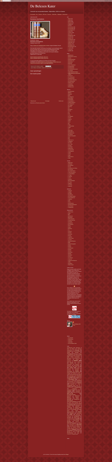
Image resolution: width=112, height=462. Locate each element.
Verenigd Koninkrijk (76, 427)
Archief (74, 351)
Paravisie (70, 145)
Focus (69, 114)
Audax (69, 213)
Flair (69, 113)
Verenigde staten (70, 428)
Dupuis (69, 227)
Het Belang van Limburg (72, 168)
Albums (69, 18)
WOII (78, 431)
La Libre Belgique (71, 173)
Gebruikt (80, 374)
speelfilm (69, 50)
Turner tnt (70, 259)
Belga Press (70, 162)
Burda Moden (70, 98)
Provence (68, 409)
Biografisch (69, 359)
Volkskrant (70, 186)
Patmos (69, 245)
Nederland (80, 401)
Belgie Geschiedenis (76, 355)
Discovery (70, 106)
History (69, 120)
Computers (77, 364)
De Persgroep (70, 224)
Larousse (70, 239)
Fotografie (68, 373)
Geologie (68, 378)
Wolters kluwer (71, 264)
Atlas (74, 353)
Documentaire (70, 27)
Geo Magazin (70, 116)
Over (37, 14)
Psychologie (74, 409)
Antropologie (77, 350)
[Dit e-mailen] (46, 66)
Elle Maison (70, 109)
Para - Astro (70, 144)
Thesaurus (49, 14)
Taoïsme (79, 422)
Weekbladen (70, 45)
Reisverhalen (79, 413)
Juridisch (69, 386)
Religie (70, 414)
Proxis (69, 201)
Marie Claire (70, 130)
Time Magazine (71, 151)
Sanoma (69, 250)
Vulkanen (69, 429)
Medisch (74, 392)
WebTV (80, 429)
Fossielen (78, 372)
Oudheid (80, 403)
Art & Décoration (71, 91)
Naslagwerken (70, 35)
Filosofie (73, 372)
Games (69, 31)
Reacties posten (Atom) (40, 102)
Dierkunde (69, 365)
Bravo (69, 95)
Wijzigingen (59, 14)
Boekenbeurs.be (71, 60)
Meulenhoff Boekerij (71, 241)
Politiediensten (69, 407)
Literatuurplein (70, 85)
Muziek (77, 398)
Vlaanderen (76, 428)
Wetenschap (77, 430)
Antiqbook (70, 190)
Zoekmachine (64, 14)
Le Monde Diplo (71, 126)
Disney (69, 225)
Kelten (79, 386)
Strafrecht (77, 421)
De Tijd (69, 166)
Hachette (69, 232)
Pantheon (40, 14)
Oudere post (61, 100)
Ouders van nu (71, 139)
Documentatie (70, 28)
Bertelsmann (70, 216)
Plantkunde (77, 406)
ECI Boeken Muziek (71, 196)
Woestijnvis (70, 263)
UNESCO (68, 427)
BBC (69, 214)
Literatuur (43, 67)
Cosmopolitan (70, 99)
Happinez (70, 119)
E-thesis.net (70, 75)
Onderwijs (69, 403)
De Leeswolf (70, 70)
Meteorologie (69, 395)
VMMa (69, 261)
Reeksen (69, 38)
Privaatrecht (77, 408)
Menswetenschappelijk (71, 394)
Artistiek (68, 352)
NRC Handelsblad (71, 180)
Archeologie (69, 351)
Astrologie (77, 352)
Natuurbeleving (70, 400)
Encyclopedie (32, 14)
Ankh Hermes (70, 211)
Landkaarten (74, 388)
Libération (70, 179)
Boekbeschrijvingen (71, 59)
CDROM (69, 24)
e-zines (69, 49)
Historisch (79, 382)
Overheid (70, 36)
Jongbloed (70, 199)
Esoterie (77, 371)
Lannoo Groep (71, 238)
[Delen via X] (48, 66)
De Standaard (70, 165)
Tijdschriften (54, 14)
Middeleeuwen (77, 395)
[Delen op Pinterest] (50, 66)
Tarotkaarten (73, 423)
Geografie (71, 377)
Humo (69, 121)
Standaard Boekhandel (72, 204)
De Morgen (70, 163)
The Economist (71, 149)
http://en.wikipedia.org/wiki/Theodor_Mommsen (39, 58)
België (77, 354)
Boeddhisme (69, 360)
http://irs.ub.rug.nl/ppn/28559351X (46, 63)
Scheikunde (69, 416)
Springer (69, 253)
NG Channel (70, 134)
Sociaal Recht (76, 417)
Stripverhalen (69, 422)
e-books (69, 47)
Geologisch (74, 378)
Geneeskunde (79, 375)
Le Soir (69, 177)
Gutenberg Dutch (71, 78)
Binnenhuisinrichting (76, 358)
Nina (69, 138)
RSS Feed (44, 14)
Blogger (67, 454)
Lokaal (68, 392)
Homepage (47, 100)
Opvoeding (75, 403)
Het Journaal (70, 169)
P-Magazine (70, 141)
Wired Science (70, 156)
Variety (69, 153)
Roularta (69, 249)
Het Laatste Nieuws (71, 170)
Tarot (68, 423)
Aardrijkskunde (70, 347)
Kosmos (69, 235)
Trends (69, 152)
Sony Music (70, 252)
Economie (69, 368)
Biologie (77, 359)
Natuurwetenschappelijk (71, 401)
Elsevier (69, 110)
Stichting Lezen (71, 86)
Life (68, 128)
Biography (70, 94)
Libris (69, 200)
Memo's (79, 392)
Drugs (76, 366)
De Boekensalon (71, 67)
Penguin (69, 246)
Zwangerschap (74, 434)
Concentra (70, 221)
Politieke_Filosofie (78, 407)
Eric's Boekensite (71, 77)
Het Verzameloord (71, 81)
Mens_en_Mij (70, 393)
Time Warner (70, 257)
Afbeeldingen (78, 347)
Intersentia (70, 234)
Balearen (80, 353)
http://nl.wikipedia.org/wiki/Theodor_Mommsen (39, 56)
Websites (70, 43)
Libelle (69, 127)
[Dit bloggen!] (47, 66)
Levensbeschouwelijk (71, 389)
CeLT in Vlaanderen (71, 64)
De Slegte (70, 193)
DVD (69, 25)
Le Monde (70, 176)
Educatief (77, 370)
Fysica (79, 373)
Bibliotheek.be (70, 55)
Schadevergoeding (77, 415)
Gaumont (70, 231)
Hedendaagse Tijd (72, 381)
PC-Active (70, 142)
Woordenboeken (71, 46)
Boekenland (70, 62)
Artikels (69, 20)
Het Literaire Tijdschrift (72, 79)
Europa (68, 372)
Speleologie (68, 420)
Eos (69, 112)
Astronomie (69, 353)
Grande (69, 117)
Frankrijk (74, 373)
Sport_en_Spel (76, 420)
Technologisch (71, 424)
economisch (77, 368)
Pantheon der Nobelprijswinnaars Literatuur (41, 45)
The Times (70, 184)
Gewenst (79, 379)
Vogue (69, 155)
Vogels (80, 428)
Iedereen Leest (71, 82)
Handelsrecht (79, 380)
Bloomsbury (70, 217)
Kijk (68, 123)
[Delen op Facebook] (49, 66)
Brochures (70, 22)
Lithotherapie (78, 391)
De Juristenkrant (71, 103)
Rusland (72, 415)
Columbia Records (71, 220)
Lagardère (70, 236)
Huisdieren (72, 384)
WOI (74, 431)
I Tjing (78, 384)
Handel (73, 380)
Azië (77, 353)
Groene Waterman (71, 197)
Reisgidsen (72, 413)
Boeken (34, 67)
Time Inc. (70, 256)
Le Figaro (70, 175)
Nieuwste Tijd (77, 402)
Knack (69, 124)
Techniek (80, 423)
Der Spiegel (70, 105)
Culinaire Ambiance (71, 102)
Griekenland (69, 380)
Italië (79, 385)
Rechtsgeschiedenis (48, 67)
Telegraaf (70, 183)
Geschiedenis (39, 67)
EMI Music (70, 228)
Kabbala (75, 386)
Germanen (80, 378)
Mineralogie (69, 398)
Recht (77, 410)
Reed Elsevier (70, 248)
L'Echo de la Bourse (72, 172)
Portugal (70, 408)
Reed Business (71, 203)
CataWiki (69, 192)
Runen (68, 415)
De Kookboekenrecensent (73, 69)
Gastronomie (74, 374)
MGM (69, 242)
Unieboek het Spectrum (72, 260)
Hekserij (78, 381)
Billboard (69, 92)
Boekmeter (70, 63)
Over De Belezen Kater (72, 343)
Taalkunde (75, 422)
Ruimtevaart (78, 414)
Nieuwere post (33, 100)
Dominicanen (70, 194)
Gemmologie (71, 375)
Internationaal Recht (71, 385)
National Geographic (72, 135)
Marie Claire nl (71, 131)
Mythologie (69, 399)
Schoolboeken (70, 39)
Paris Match (70, 146)
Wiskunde (68, 431)
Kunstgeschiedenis (78, 387)
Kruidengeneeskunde (70, 387)
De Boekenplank (71, 66)
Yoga (78, 432)
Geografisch (77, 377)
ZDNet (69, 158)
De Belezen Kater (42, 6)
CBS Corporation (71, 218)
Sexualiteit (69, 417)
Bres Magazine (71, 96)
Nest (69, 137)
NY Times (70, 182)
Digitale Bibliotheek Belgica (73, 71)
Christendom (69, 364)
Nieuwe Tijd (71, 402)
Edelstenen (69, 370)
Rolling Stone (70, 148)
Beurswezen (69, 358)
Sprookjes (69, 421)
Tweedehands (70, 207)
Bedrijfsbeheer (71, 354)
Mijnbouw (69, 396)
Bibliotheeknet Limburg (72, 56)
